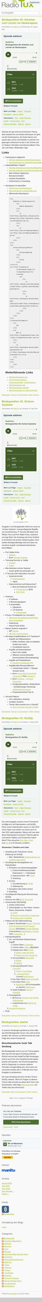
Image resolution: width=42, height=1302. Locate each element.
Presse (7, 1270)
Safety (11, 566)
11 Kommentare (23, 711)
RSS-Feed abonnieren (21, 1122)
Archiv (16, 1127)
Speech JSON (18, 114)
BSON (18, 961)
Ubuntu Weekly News (12, 1281)
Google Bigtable (32, 929)
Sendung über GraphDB (22, 918)
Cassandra (17, 934)
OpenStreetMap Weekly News (16, 1254)
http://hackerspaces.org (18, 377)
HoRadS (7, 1244)
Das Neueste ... (8, 1191)
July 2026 (6, 1186)
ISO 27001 (20, 592)
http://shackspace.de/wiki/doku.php (23, 191)
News (13, 1092)
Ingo (7, 843)
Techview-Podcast (11, 1278)
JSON (15, 913)
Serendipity (13, 1293)
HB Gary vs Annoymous (18, 634)
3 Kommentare (22, 395)
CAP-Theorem (26, 900)
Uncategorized (10, 1284)
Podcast (13, 395)
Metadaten (7, 114)
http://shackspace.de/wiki (19, 388)
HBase (27, 947)
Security (12, 563)
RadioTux (16, 27)
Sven (31, 840)
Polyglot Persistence (17, 1008)
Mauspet (7, 1252)
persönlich (8, 1257)
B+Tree (29, 884)
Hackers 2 (31, 676)
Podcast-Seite (7, 1127)
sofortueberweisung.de (22, 689)
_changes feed (22, 974)
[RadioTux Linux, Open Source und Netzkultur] (2, 5)
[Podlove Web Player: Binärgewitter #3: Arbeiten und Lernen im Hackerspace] (21, 68)
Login (4, 1227)
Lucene (32, 987)
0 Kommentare (20, 1092)
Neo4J (29, 990)
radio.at (27, 124)
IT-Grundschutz (22, 589)
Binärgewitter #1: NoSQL (17, 718)
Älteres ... (5, 1194)
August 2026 (7, 1183)
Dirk (21, 840)
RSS (16, 118)
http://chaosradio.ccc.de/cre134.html (23, 390)
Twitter (30, 395)
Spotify (6, 121)
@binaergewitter (27, 1085)
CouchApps (27, 971)
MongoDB (30, 958)
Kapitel (19, 111)
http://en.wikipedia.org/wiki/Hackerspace (25, 160)
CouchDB (16, 969)
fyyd (22, 121)
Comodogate (21, 612)
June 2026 (6, 1189)
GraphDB (16, 992)
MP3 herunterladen (13, 101)
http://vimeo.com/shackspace (20, 188)
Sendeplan (9, 1273)
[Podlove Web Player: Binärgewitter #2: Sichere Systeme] (21, 445)
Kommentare (9, 1214)
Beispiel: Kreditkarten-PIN (23, 663)
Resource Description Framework (26, 915)
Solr (27, 987)
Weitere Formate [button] (11, 106)
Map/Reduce (27, 931)
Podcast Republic (10, 124)
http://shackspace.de (17, 385)
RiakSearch (21, 984)
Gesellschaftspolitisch (12, 1241)
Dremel (35, 931)
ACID (32, 876)
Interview (7, 1246)
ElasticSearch (28, 977)
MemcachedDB (32, 979)
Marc (26, 840)
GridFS (19, 963)
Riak (28, 982)
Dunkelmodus (35, 2)
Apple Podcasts (25, 118)
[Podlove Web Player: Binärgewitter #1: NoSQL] (21, 758)
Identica (36, 395)
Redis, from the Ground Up (26, 955)
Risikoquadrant (19, 579)
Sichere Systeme (21, 558)
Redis (31, 950)
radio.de (21, 124)
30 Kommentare (23, 1015)
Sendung (7, 1276)
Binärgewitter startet (15, 1022)
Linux (6, 1249)
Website (12, 555)
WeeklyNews (9, 1286)
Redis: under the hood (25, 953)
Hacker (15, 631)
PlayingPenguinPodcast (13, 1260)
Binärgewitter (6, 395)
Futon (18, 971)
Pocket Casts (15, 121)
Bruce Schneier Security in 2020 (25, 707)
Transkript (27, 111)
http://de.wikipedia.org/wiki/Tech (21, 168)
